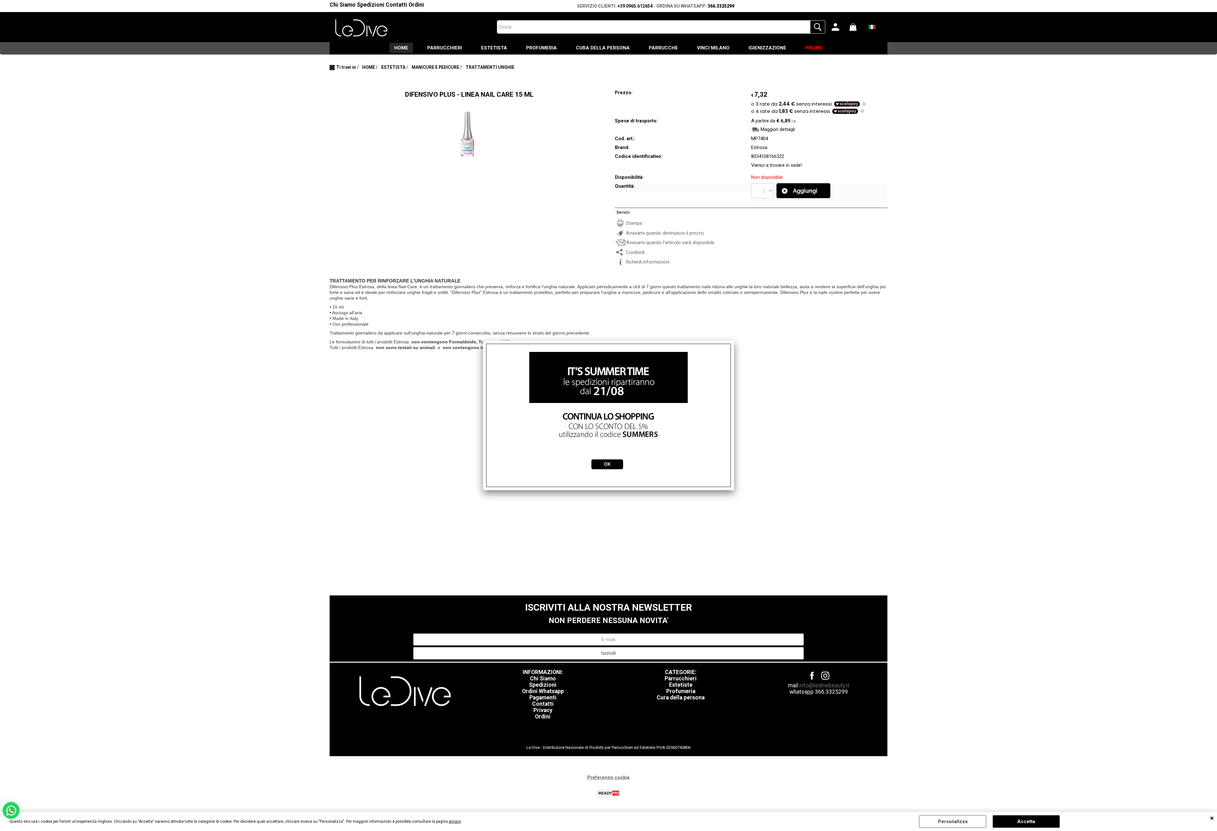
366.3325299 (721, 6)
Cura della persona (681, 697)
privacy (455, 821)
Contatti (396, 5)
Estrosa (759, 147)
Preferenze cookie (608, 777)
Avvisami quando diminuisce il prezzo (665, 233)
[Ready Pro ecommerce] (608, 793)
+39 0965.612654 (635, 6)
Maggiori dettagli (778, 129)
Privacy (542, 710)
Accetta (1026, 821)
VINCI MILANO (713, 48)
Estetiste (680, 685)
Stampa (634, 223)
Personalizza (953, 821)
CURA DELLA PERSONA (603, 48)
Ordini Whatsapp (543, 691)
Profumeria (680, 691)
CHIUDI (1212, 818)
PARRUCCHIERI (444, 48)
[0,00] (856, 27)
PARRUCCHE (663, 48)
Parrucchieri (681, 678)
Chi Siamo (343, 5)
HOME (401, 48)
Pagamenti (543, 697)
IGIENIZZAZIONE (767, 48)
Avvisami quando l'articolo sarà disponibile (670, 242)
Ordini (416, 5)
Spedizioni (370, 5)
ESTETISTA (494, 48)
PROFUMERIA (541, 48)
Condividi (635, 252)
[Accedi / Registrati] (839, 27)
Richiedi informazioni (647, 262)
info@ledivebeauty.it (824, 685)
